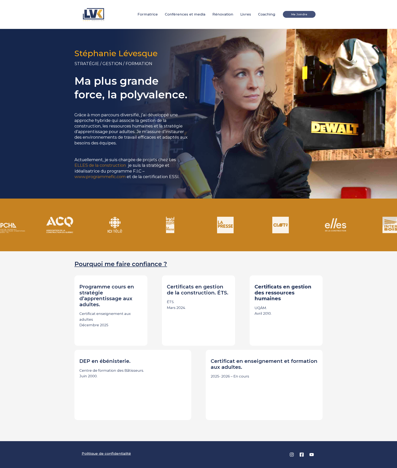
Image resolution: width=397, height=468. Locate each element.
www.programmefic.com (100, 176)
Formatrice (148, 14)
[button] (299, 14)
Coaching (266, 14)
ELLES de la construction (100, 165)
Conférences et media (185, 14)
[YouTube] (311, 454)
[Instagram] (291, 454)
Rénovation (222, 14)
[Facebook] (301, 454)
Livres (245, 14)
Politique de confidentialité (106, 453)
